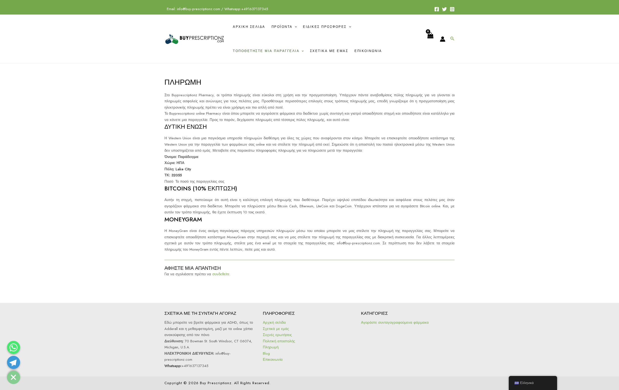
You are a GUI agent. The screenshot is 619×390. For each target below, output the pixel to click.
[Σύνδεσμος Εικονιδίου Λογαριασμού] (442, 39)
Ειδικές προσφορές (325, 26)
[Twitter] (444, 9)
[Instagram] (452, 9)
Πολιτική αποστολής (279, 341)
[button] (452, 39)
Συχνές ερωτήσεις (277, 335)
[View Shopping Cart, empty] (430, 39)
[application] (295, 27)
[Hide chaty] (13, 377)
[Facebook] (436, 9)
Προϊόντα (282, 26)
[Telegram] (13, 362)
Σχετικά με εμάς (329, 51)
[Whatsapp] (13, 347)
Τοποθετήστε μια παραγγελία (266, 51)
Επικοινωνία (368, 51)
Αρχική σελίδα (249, 26)
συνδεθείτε (220, 274)
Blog (266, 353)
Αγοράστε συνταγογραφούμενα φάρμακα (395, 322)
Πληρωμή (271, 347)
